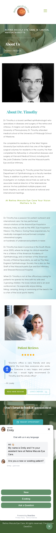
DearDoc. (28, 527)
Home (8, 51)
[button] (45, 10)
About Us (17, 51)
